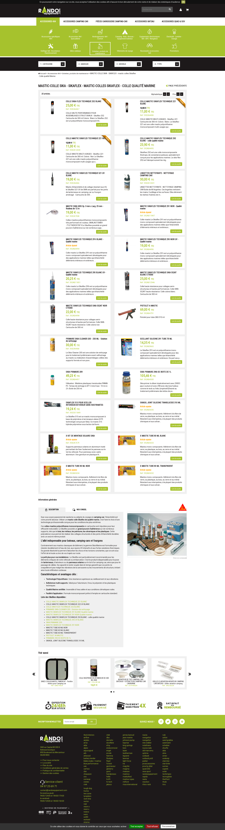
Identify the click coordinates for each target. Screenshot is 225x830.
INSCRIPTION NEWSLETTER (49, 722)
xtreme (87, 822)
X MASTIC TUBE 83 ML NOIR (78, 466)
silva (164, 753)
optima (145, 753)
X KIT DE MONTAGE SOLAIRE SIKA (80, 436)
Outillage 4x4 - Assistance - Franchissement (51, 52)
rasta (144, 779)
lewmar (126, 758)
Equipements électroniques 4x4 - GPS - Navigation (150, 38)
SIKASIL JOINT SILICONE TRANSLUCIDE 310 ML (160, 402)
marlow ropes (128, 779)
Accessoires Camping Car (75, 21)
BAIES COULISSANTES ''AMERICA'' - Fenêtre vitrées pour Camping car (57, 682)
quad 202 (146, 769)
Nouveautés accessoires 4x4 (149, 52)
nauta (144, 735)
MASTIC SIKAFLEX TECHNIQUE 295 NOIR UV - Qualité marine (159, 240)
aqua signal (88, 751)
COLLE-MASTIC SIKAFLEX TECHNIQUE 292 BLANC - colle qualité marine (158, 139)
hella (108, 777)
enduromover (112, 748)
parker (145, 761)
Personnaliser (168, 826)
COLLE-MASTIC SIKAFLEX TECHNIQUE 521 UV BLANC (85, 174)
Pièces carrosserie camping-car (111, 21)
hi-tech (109, 782)
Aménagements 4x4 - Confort (100, 38)
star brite (166, 764)
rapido (145, 777)
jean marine (128, 738)
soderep (165, 758)
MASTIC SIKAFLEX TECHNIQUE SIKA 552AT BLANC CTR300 (158, 273)
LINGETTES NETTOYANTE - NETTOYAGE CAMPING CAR (157, 174)
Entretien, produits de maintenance (100, 52)
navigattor (146, 738)
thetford (165, 779)
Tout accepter (136, 826)
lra (124, 764)
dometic (109, 740)
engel (108, 751)
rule (164, 735)
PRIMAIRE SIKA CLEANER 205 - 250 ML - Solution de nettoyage (86, 340)
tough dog (88, 788)
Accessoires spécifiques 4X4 (51, 38)
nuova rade (147, 748)
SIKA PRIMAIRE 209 (74, 372)
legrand (126, 756)
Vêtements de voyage (125, 51)
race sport (146, 771)
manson (126, 771)
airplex (86, 740)
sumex (165, 766)
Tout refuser (152, 826)
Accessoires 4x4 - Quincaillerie (75, 38)
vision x (87, 807)
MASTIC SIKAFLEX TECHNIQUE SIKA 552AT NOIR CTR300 (86, 306)
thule (164, 782)
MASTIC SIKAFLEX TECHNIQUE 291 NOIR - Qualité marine (161, 207)
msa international (130, 784)
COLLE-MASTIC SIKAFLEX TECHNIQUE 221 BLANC (158, 102)
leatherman (127, 753)
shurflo (165, 748)
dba (108, 738)
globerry (109, 769)
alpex (86, 748)
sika (164, 751)
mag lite (126, 766)
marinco (126, 774)
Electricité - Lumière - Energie (174, 38)
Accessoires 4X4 (48, 21)
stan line (165, 761)
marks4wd (127, 777)
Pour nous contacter (51, 760)
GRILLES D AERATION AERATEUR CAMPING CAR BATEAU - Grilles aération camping (168, 682)
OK (183, 2)
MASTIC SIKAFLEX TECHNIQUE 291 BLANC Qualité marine (69, 612)
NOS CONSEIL (81, 509)
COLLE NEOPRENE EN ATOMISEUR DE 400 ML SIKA (94, 679)
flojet (108, 761)
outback (145, 756)
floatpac (109, 758)
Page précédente (177, 86)
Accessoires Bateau (144, 21)
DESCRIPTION (53, 509)
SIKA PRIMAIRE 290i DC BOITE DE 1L (155, 372)
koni (124, 748)
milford (126, 782)
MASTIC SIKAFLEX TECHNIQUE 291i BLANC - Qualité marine (85, 240)
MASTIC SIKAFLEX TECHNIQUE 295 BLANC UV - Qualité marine (86, 273)
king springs (128, 745)
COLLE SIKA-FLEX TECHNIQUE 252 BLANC (83, 101)
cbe (85, 771)
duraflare (110, 743)
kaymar (126, 743)
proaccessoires (148, 764)
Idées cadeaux (75, 51)
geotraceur (110, 766)
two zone (87, 793)
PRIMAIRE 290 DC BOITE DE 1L (58, 638)
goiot (108, 771)
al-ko (86, 743)
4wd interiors (89, 735)
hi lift (108, 779)
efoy (108, 745)
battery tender (89, 758)
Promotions (174, 51)
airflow (86, 738)
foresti (109, 764)
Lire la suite (102, 125)
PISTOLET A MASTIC (149, 305)
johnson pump (129, 740)
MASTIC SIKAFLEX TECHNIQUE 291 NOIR (62, 625)
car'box (87, 769)
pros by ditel (147, 766)
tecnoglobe (167, 777)
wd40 (86, 817)
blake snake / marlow (92, 761)
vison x (86, 809)
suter (164, 771)
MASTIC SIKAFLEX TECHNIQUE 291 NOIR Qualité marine (69, 615)
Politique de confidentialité (53, 771)
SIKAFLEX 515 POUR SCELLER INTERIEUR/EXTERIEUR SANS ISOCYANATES (84, 403)
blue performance (91, 764)
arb (85, 753)
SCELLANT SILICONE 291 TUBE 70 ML (156, 339)
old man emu (147, 751)
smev (164, 756)
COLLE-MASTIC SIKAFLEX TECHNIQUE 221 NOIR (86, 138)
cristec (86, 782)
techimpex (166, 774)
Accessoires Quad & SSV (173, 21)
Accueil (43, 73)
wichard (87, 820)
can (85, 766)
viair (85, 804)
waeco (86, 812)
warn (86, 814)
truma (86, 791)
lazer (125, 751)
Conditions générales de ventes (55, 768)
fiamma (109, 756)
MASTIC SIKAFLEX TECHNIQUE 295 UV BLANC (65, 620)
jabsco (109, 784)
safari (164, 738)
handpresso (111, 774)
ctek (85, 784)
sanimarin (166, 743)
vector (86, 801)
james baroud (128, 735)
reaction (145, 782)
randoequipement (149, 774)
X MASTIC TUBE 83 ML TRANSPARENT (156, 466)
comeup (87, 779)
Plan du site (47, 765)
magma (126, 769)
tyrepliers (87, 796)
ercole (108, 753)
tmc (164, 784)
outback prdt (147, 758)
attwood (87, 756)
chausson (88, 774)
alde (85, 745)
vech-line (87, 799)
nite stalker (147, 743)
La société (47, 763)
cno (85, 777)
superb (165, 769)
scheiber (166, 745)
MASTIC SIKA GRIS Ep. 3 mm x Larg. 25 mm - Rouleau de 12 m (84, 207)
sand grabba (167, 740)
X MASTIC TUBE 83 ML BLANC (153, 436)
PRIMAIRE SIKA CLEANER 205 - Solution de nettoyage (68, 609)
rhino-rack (146, 784)
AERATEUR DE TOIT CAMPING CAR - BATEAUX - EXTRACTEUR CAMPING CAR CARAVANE (131, 681)
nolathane (146, 745)
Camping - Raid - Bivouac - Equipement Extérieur (125, 38)
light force (127, 761)
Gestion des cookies (51, 773)
